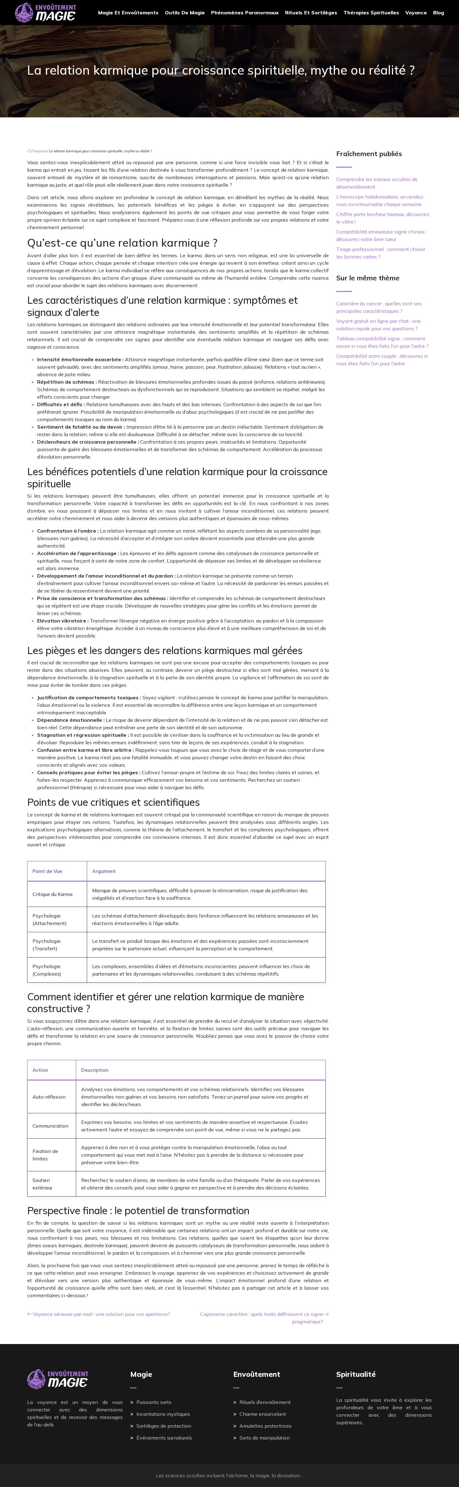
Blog (438, 12)
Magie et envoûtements (128, 12)
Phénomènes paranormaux (245, 12)
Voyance (416, 12)
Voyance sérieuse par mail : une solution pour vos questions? (101, 1314)
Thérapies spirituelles (371, 12)
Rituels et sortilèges (311, 12)
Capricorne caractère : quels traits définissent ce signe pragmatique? (261, 1318)
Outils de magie (185, 12)
